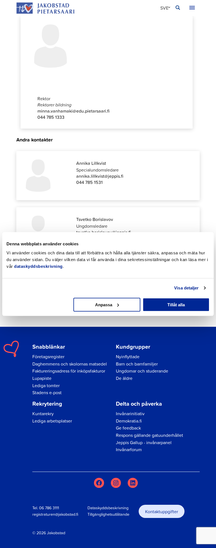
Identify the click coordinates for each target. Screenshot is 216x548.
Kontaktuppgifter (161, 511)
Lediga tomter (46, 385)
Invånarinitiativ (130, 413)
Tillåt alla (176, 304)
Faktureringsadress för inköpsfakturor (68, 371)
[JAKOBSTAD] (45, 8)
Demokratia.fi (129, 421)
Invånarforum (129, 449)
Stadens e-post (47, 392)
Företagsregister (48, 356)
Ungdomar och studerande (142, 371)
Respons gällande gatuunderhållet (149, 435)
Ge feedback (128, 428)
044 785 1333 (50, 117)
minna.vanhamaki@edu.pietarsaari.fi (73, 111)
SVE (164, 8)
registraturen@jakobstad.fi (55, 514)
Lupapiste (41, 378)
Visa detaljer (186, 288)
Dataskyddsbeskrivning (108, 508)
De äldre (124, 378)
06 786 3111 (49, 508)
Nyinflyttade (128, 356)
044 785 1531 (89, 182)
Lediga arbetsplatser (52, 421)
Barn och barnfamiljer (137, 364)
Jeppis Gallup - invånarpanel (144, 442)
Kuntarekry (43, 413)
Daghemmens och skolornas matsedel (69, 364)
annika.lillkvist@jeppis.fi (99, 176)
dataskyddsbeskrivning (38, 266)
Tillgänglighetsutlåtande (108, 514)
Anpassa (103, 304)
